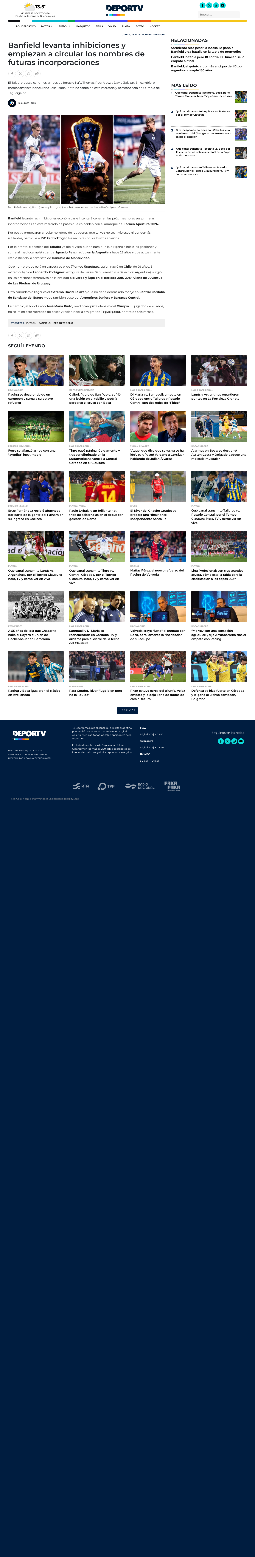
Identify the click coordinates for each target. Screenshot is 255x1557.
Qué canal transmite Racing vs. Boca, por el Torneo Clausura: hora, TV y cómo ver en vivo (203, 94)
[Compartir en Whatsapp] (28, 73)
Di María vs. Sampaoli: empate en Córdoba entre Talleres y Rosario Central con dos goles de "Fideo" (155, 399)
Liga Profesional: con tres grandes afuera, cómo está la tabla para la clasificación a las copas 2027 (217, 575)
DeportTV (124, 9)
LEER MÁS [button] (127, 710)
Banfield (45, 323)
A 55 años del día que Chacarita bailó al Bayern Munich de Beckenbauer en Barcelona (32, 635)
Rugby (126, 26)
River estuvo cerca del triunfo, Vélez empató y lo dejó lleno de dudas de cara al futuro (157, 695)
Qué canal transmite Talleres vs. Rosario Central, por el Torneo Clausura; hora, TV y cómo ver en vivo (202, 171)
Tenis (99, 26)
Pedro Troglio (63, 323)
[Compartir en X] (20, 73)
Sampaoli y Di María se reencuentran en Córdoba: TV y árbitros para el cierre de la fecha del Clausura (94, 637)
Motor (45, 26)
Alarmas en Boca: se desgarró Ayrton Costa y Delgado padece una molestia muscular (218, 455)
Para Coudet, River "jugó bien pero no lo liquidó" (95, 693)
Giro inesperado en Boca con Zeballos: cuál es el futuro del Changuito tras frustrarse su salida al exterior (203, 133)
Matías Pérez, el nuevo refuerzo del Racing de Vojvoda (157, 573)
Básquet (82, 26)
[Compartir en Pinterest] (14, 120)
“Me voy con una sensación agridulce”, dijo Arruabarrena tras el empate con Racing (218, 635)
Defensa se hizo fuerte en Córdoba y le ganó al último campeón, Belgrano (217, 695)
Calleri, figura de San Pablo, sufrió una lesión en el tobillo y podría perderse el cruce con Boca (95, 399)
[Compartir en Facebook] (12, 73)
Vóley (112, 26)
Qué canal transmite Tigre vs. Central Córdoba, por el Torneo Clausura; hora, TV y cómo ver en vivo (94, 577)
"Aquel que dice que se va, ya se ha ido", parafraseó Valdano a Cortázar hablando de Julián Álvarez (157, 455)
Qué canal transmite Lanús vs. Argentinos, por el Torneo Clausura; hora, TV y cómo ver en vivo (35, 575)
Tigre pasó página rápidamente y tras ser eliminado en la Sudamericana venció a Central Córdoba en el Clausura (94, 457)
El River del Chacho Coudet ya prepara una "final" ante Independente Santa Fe (153, 515)
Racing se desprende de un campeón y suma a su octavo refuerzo (30, 399)
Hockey (155, 26)
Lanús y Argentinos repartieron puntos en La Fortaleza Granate (215, 397)
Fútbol (63, 26)
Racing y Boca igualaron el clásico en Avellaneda (34, 693)
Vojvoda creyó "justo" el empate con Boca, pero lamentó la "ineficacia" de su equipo (157, 635)
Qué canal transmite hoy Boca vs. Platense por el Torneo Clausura (203, 113)
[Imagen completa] (14, 128)
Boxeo (140, 26)
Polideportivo (26, 26)
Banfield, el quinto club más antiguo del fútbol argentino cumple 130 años (206, 68)
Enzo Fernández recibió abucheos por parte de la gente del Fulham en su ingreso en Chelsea (35, 515)
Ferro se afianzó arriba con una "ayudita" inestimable (32, 453)
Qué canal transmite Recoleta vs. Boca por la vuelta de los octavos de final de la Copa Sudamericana (203, 152)
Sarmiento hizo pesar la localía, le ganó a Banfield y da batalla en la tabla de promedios (206, 50)
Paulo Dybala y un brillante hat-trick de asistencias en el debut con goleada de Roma (96, 515)
